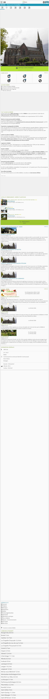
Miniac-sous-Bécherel (10, 672)
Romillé (6, 687)
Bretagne (6, 361)
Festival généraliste (7, 613)
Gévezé (6, 653)
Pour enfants (6, 618)
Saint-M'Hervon (8, 698)
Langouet (6, 669)
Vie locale (5, 621)
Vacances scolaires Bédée (9, 628)
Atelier (4, 611)
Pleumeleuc (7, 685)
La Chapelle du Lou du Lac (12, 643)
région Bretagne (14, 113)
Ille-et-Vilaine (7, 358)
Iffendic (6, 659)
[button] (24, 68)
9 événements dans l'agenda (9, 89)
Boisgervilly (7, 633)
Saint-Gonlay (8, 692)
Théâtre (4, 606)
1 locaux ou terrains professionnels (10, 87)
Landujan (6, 664)
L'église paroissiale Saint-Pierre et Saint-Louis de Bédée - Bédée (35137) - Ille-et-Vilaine (28, 65)
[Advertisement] (24, 18)
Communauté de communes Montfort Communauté (29, 122)
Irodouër (5, 661)
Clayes (5, 651)
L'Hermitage (7, 656)
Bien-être (5, 623)
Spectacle (5, 614)
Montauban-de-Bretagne (11, 674)
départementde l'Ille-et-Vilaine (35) (10, 115)
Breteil (5, 635)
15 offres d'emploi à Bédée (8, 86)
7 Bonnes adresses (6, 90)
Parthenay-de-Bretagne (11, 682)
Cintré (5, 648)
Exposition (5, 609)
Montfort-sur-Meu (9, 677)
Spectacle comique (7, 616)
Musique (4, 608)
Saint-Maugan (8, 695)
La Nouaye (7, 679)
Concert (4, 604)
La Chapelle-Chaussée (11, 640)
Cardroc (6, 638)
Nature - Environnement (9, 620)
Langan (6, 666)
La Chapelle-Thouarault (11, 646)
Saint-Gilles (6, 690)
